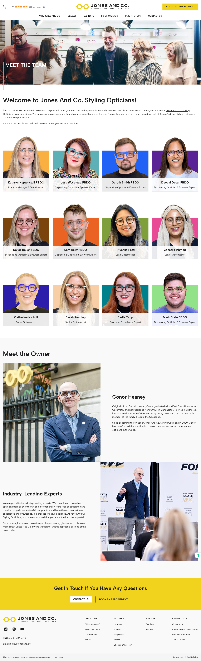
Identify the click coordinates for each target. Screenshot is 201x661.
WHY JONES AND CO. (49, 16)
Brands (117, 640)
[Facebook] (6, 629)
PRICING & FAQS (109, 16)
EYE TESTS (89, 16)
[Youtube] (22, 629)
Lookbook (118, 624)
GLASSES (72, 16)
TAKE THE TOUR (133, 16)
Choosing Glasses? (123, 645)
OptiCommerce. (57, 657)
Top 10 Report (178, 640)
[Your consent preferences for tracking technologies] (198, 555)
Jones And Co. (174, 110)
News (88, 640)
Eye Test (150, 624)
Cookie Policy (192, 657)
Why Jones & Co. (93, 624)
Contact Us (177, 624)
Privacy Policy (178, 657)
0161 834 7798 (18, 637)
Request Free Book (181, 634)
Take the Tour (91, 634)
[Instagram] (14, 629)
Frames (117, 629)
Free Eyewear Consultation (185, 629)
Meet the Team (92, 629)
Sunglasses (119, 634)
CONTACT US (155, 16)
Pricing (149, 629)
